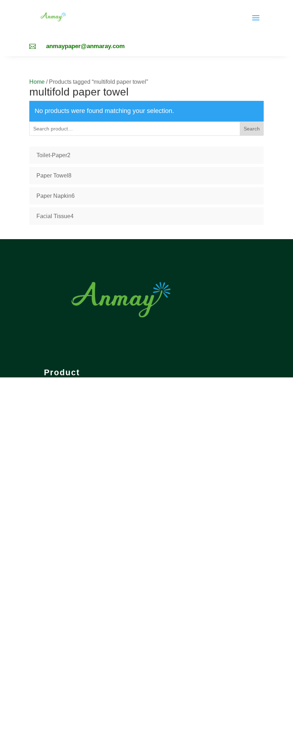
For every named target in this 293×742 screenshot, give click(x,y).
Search (252, 129)
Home (37, 82)
